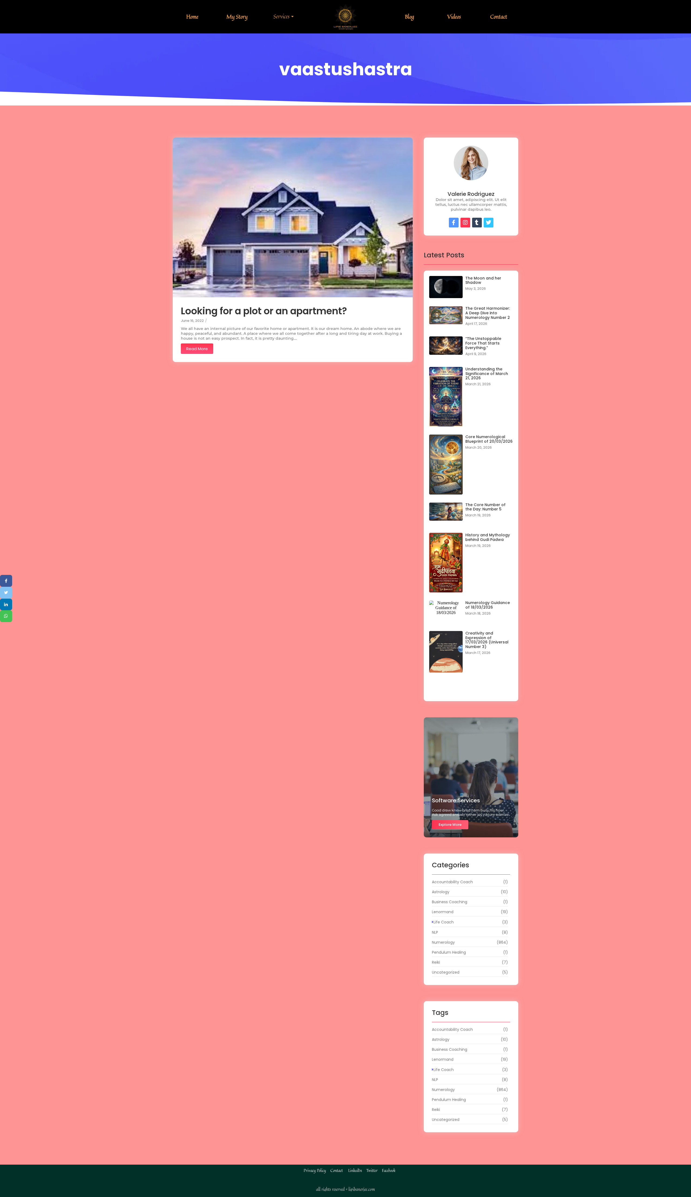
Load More (471, 690)
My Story (237, 16)
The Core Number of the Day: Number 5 (485, 507)
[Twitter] (6, 593)
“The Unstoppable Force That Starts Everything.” (483, 343)
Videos (454, 16)
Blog (409, 16)
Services (281, 16)
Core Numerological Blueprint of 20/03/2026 (489, 439)
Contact (498, 16)
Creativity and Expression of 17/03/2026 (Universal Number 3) (487, 640)
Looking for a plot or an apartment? (264, 311)
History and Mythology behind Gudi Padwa (487, 537)
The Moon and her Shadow (483, 280)
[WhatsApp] (6, 616)
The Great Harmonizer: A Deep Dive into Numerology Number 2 (487, 313)
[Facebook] (6, 581)
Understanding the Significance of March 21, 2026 (486, 373)
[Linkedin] (6, 605)
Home (192, 16)
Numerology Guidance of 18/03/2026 (487, 605)
